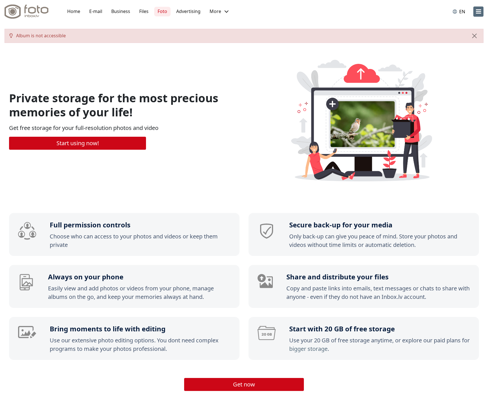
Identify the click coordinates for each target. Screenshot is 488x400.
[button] (219, 11)
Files (144, 11)
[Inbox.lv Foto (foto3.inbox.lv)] (30, 12)
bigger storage (308, 349)
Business (120, 11)
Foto (162, 11)
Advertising (188, 11)
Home (73, 11)
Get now (244, 384)
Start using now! (77, 143)
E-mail (95, 11)
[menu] (478, 11)
